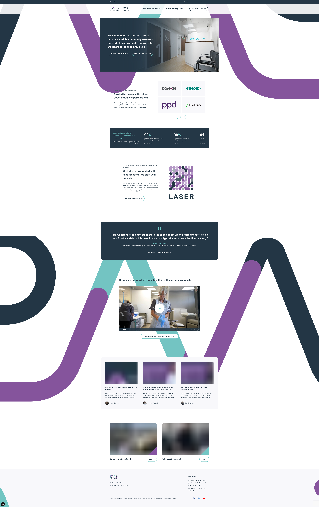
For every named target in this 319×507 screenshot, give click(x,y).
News (196, 2)
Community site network (152, 9)
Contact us (204, 2)
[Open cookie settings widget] (3, 504)
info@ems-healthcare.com (119, 2)
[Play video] (159, 308)
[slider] (158, 329)
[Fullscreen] (198, 329)
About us (187, 2)
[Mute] (191, 329)
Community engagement (175, 9)
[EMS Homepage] (119, 9)
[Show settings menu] (194, 329)
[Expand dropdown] (191, 2)
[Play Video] (121, 329)
